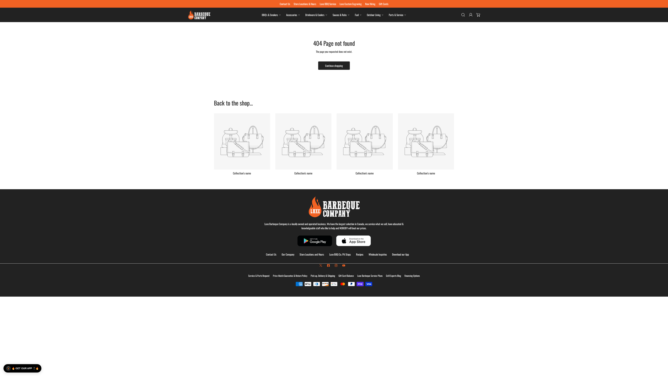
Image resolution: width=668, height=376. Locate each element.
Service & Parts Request (258, 275)
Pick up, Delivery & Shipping (323, 275)
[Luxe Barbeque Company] (199, 14)
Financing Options (412, 275)
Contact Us (271, 254)
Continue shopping (334, 66)
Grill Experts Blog (393, 275)
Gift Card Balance (346, 275)
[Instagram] (336, 265)
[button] (478, 15)
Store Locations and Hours (312, 254)
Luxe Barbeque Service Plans (370, 275)
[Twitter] (321, 265)
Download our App (400, 254)
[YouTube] (344, 265)
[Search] (463, 15)
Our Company (288, 254)
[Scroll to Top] (661, 357)
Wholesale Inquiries (378, 254)
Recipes (359, 254)
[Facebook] (328, 265)
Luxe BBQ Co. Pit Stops (340, 254)
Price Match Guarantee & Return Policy (290, 275)
